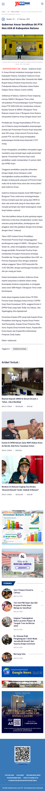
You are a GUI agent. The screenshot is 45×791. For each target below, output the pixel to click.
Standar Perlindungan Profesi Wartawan (22, 780)
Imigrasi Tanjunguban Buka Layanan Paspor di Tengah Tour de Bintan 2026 (24, 622)
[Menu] (3, 4)
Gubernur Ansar (19, 349)
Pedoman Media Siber (33, 775)
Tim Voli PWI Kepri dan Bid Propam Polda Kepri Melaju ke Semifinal (25, 605)
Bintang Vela (19, 654)
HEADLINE (19, 406)
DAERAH (18, 450)
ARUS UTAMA (7, 406)
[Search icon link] (42, 4)
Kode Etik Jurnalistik (30, 778)
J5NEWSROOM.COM (11, 69)
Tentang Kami (9, 775)
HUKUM (30, 406)
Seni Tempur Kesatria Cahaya (23, 591)
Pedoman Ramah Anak (14, 778)
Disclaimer (20, 775)
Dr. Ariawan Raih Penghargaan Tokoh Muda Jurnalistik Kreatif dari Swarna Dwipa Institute (25, 640)
